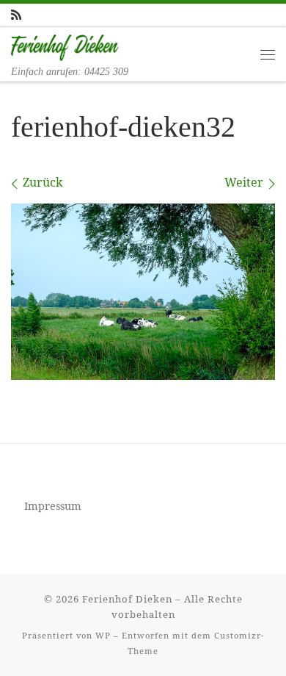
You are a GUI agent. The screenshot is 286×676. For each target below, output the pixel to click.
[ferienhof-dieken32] (143, 292)
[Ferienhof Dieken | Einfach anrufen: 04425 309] (65, 46)
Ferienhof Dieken (127, 598)
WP (103, 635)
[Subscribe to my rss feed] (16, 15)
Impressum (52, 506)
